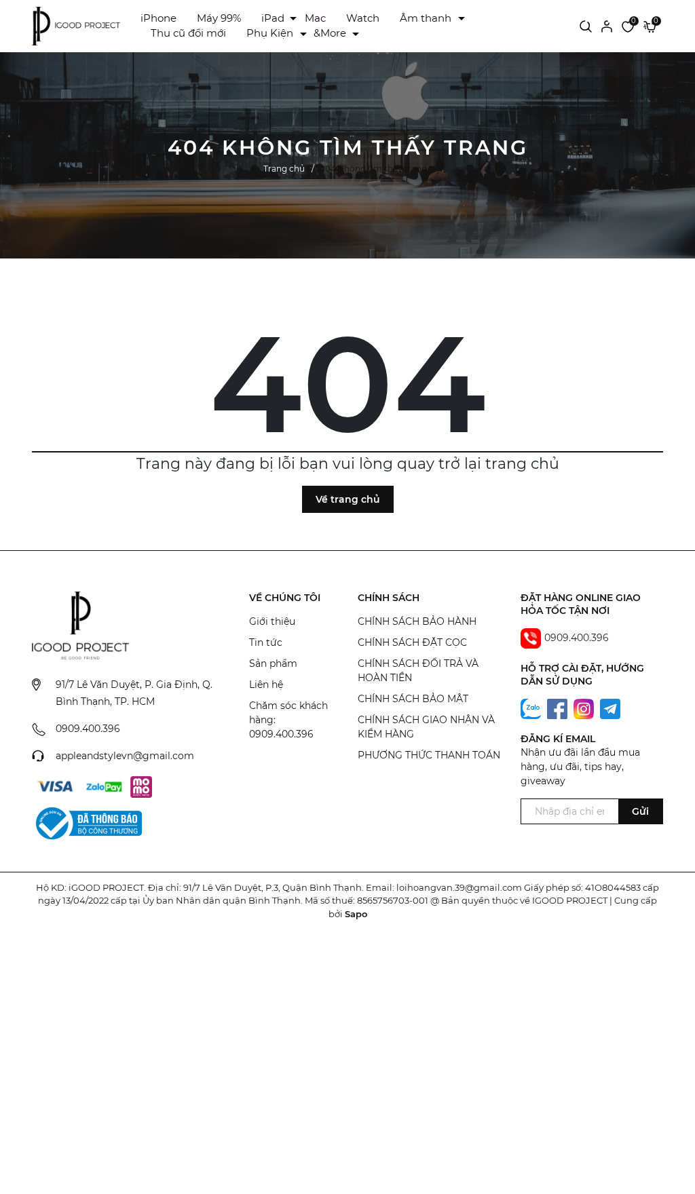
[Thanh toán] (55, 786)
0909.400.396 (88, 729)
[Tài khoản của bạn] (606, 26)
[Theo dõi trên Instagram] (585, 708)
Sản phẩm (273, 663)
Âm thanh (425, 18)
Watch (362, 18)
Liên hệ (266, 684)
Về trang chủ (348, 499)
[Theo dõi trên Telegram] (610, 708)
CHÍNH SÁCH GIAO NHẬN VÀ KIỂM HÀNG (426, 727)
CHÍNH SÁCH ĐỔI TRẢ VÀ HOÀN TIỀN (418, 670)
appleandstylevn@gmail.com (125, 756)
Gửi (640, 811)
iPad (272, 18)
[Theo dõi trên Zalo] (532, 708)
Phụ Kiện (269, 32)
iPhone (158, 18)
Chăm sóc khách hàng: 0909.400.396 (288, 719)
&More (330, 32)
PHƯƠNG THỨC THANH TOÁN (429, 755)
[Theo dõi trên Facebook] (558, 708)
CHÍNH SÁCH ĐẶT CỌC (412, 642)
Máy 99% (219, 18)
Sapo (356, 913)
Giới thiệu (272, 621)
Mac (315, 18)
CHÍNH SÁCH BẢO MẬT (413, 699)
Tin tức (265, 642)
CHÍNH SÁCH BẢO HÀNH (417, 621)
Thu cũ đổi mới (188, 32)
